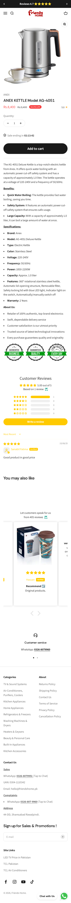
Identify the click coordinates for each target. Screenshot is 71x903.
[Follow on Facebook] (5, 881)
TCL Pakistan (10, 864)
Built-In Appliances (14, 744)
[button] (20, 397)
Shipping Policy (48, 690)
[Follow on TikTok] (32, 881)
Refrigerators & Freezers (17, 714)
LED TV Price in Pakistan (17, 857)
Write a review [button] (35, 422)
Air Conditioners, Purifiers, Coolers (13, 693)
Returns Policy (47, 684)
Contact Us (45, 697)
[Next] (67, 4)
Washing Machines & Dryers (15, 723)
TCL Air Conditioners (15, 870)
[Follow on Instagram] (14, 881)
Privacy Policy (46, 710)
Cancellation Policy (50, 716)
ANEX (6, 94)
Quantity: (8, 116)
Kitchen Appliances (14, 701)
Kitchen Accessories (14, 751)
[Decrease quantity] (8, 123)
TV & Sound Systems (15, 684)
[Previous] (4, 4)
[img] (11, 444)
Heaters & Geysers (13, 731)
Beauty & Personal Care (16, 738)
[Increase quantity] (20, 123)
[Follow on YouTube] (23, 881)
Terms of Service (48, 703)
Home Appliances (13, 708)
